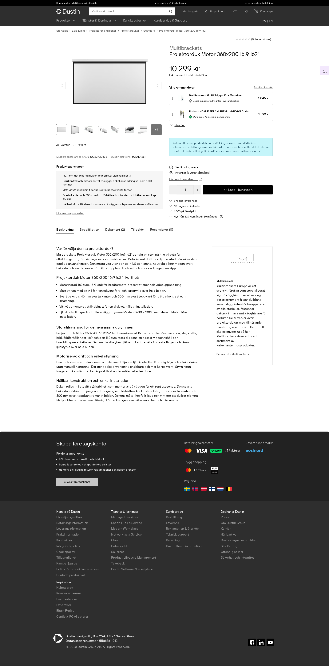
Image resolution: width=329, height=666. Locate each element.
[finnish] (212, 489)
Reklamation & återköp (182, 528)
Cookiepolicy (65, 552)
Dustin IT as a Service (126, 523)
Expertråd (63, 605)
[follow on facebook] (252, 642)
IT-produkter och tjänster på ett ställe (76, 3)
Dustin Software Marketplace (132, 569)
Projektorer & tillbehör (102, 30)
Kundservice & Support (170, 20)
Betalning (173, 540)
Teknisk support (177, 534)
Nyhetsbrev (64, 587)
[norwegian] (195, 489)
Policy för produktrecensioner (77, 569)
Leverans (172, 523)
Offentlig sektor (232, 552)
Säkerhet (117, 552)
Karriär (226, 528)
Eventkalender (66, 599)
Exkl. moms (176, 75)
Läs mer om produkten (70, 213)
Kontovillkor (64, 540)
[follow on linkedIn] (261, 642)
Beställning (174, 517)
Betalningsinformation (72, 523)
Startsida (62, 30)
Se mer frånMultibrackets (232, 354)
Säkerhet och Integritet (237, 557)
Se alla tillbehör (263, 87)
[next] (157, 85)
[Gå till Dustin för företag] (68, 11)
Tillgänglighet (66, 557)
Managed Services (124, 517)
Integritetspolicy (68, 546)
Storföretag (229, 546)
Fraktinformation (68, 534)
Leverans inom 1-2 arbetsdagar (171, 3)
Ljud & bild (78, 30)
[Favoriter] (246, 11)
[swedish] (187, 489)
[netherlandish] (220, 489)
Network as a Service (126, 534)
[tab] (66, 229)
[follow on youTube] (270, 642)
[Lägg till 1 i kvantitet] (197, 189)
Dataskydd (119, 546)
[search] (170, 11)
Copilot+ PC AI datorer (72, 616)
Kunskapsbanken (135, 20)
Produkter (63, 20)
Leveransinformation (71, 528)
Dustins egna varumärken (239, 540)
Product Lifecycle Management (133, 557)
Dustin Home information (184, 546)
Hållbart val (229, 534)
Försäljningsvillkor (69, 517)
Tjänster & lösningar (97, 20)
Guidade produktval (70, 575)
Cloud (115, 540)
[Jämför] (235, 11)
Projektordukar (130, 30)
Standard (149, 30)
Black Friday (65, 610)
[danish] (204, 489)
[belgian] (229, 489)
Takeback (118, 563)
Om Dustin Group (233, 523)
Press (225, 517)
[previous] (61, 85)
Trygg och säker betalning (258, 3)
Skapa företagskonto (77, 482)
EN (271, 21)
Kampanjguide (66, 563)
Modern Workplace (124, 528)
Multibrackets (185, 48)
